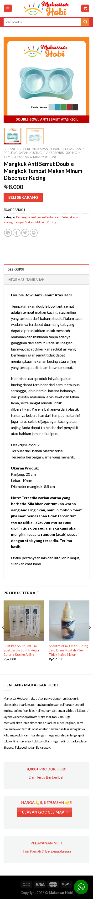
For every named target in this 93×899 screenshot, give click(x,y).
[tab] (46, 269)
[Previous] (11, 80)
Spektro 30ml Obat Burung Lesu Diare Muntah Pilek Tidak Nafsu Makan (68, 650)
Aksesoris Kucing (61, 153)
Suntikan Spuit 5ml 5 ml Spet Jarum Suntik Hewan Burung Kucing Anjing (22, 650)
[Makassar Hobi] (46, 8)
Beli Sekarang (23, 197)
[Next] (82, 80)
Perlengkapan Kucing (23, 153)
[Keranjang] (85, 8)
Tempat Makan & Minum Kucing (30, 157)
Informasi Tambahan (26, 280)
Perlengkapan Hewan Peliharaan (52, 149)
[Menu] (8, 8)
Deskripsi (15, 269)
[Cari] (85, 22)
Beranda (11, 149)
